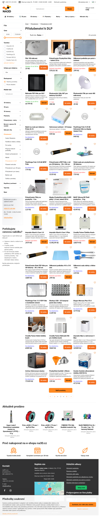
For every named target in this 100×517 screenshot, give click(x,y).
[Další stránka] (71, 396)
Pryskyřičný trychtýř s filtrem (59, 371)
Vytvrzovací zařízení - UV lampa (60, 127)
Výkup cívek (81, 487)
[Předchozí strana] (50, 396)
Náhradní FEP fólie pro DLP (34, 93)
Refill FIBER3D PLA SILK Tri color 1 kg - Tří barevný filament (87, 427)
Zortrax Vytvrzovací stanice (34, 371)
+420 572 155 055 (9, 208)
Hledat (69, 9)
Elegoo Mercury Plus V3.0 (82, 301)
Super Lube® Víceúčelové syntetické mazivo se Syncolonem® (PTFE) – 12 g (11, 429)
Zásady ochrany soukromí (10, 514)
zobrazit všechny (9, 63)
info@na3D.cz (8, 217)
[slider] (5, 38)
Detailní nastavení (82, 509)
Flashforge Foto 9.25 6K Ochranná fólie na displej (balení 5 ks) (82, 129)
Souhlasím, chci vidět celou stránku (82, 504)
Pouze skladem (11, 84)
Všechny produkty (12, 82)
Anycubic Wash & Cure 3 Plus (59, 232)
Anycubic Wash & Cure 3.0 (34, 232)
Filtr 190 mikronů (31, 58)
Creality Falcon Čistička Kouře (83, 232)
